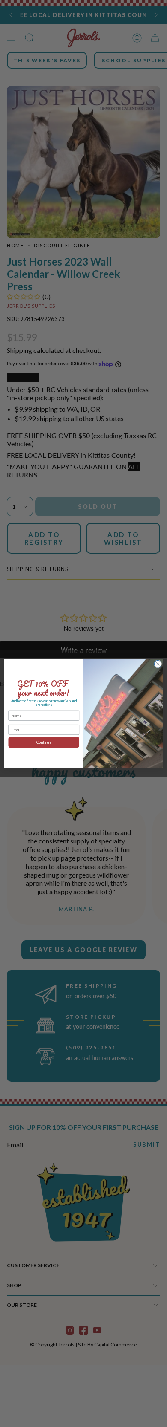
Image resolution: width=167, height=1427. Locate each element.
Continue (43, 742)
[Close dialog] (157, 663)
